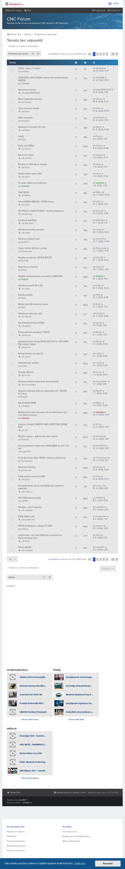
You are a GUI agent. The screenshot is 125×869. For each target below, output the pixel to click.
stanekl (28, 316)
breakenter (30, 519)
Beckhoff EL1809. (27, 403)
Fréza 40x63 (24, 547)
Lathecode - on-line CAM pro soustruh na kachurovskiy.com (40, 536)
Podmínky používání (16, 846)
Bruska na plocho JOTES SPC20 (35, 257)
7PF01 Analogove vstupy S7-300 (35, 525)
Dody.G (24, 279)
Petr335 (25, 260)
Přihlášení (11, 836)
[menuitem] (27, 10)
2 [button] (97, 54)
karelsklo (25, 121)
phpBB (22, 800)
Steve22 (25, 439)
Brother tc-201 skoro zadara (32, 164)
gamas (28, 326)
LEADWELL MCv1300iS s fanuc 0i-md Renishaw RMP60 (43, 79)
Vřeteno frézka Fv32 (28, 239)
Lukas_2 (28, 491)
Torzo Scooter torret (28, 108)
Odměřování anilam (28, 363)
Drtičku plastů (25, 294)
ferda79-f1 (25, 451)
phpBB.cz (27, 802)
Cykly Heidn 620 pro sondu (32, 248)
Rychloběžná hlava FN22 (31, 322)
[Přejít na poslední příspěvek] (105, 68)
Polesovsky (26, 251)
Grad (27, 541)
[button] (89, 54)
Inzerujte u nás (69, 831)
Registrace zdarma (16, 831)
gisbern (24, 529)
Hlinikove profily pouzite (31, 229)
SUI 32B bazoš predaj (29, 497)
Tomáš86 (25, 83)
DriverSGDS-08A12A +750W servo (36, 201)
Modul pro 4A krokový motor (33, 304)
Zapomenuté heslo (16, 841)
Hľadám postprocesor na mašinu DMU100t (40, 276)
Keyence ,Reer (26, 155)
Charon (28, 102)
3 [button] (100, 54)
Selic (23, 307)
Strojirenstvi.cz (14, 4)
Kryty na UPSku (26, 145)
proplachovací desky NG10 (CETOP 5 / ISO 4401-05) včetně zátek (43, 343)
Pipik (23, 139)
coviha (24, 366)
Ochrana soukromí (16, 850)
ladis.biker (29, 223)
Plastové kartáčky (27, 220)
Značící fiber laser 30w (30, 173)
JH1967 (24, 501)
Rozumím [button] (108, 863)
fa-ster (27, 375)
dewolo (28, 158)
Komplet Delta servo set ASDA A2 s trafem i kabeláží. (41, 487)
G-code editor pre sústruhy (32, 183)
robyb (27, 232)
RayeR (24, 396)
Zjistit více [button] (79, 863)
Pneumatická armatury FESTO (34, 332)
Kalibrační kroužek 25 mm (31, 127)
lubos (27, 111)
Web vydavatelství (71, 841)
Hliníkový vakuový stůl (30, 313)
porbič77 (25, 242)
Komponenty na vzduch (30, 353)
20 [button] (113, 54)
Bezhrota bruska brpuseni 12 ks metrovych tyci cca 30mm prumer (42, 413)
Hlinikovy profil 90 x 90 (30, 285)
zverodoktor (30, 384)
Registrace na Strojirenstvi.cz (76, 836)
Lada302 (29, 510)
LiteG (21, 136)
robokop (25, 418)
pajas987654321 (32, 93)
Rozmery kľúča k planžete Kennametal (38, 381)
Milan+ (27, 130)
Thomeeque (27, 461)
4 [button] (103, 54)
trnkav (24, 270)
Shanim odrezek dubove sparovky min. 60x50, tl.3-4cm (42, 392)
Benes (28, 335)
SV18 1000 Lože (26, 516)
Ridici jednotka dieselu (30, 99)
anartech (25, 186)
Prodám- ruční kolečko (30, 507)
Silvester (29, 214)
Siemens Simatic (27, 467)
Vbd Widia (23, 192)
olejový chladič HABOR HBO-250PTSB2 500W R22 (42, 425)
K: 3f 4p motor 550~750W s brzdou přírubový (42, 457)
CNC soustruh (25, 117)
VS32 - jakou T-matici (29, 68)
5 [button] (106, 54)
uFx (26, 430)
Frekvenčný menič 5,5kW (31, 476)
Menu (113, 3)
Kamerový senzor (27, 89)
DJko (27, 479)
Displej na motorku (28, 267)
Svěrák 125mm (26, 372)
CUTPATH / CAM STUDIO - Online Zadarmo (41, 211)
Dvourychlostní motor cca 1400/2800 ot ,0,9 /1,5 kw (43, 447)
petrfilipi (25, 71)
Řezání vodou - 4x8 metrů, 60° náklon (38, 436)
